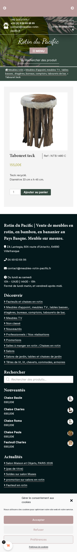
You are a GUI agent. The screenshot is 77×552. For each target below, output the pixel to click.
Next (72, 8)
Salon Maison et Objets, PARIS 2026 (29, 463)
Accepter (38, 520)
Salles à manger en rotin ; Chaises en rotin (33, 345)
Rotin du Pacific (38, 41)
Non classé (13, 323)
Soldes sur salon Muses (21, 474)
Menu (40, 51)
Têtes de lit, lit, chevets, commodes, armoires (35, 362)
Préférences (38, 539)
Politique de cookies (38, 547)
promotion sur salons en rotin (25, 479)
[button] (71, 500)
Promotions (13, 340)
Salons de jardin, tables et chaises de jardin (34, 356)
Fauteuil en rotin (16, 485)
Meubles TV (14, 318)
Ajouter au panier (36, 192)
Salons (10, 351)
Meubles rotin (15, 70)
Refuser (38, 529)
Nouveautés (14, 329)
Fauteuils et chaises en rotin (24, 301)
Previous (4, 8)
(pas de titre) (14, 469)
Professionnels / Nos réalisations (27, 334)
